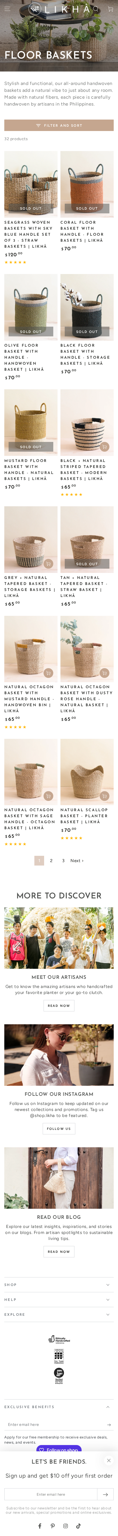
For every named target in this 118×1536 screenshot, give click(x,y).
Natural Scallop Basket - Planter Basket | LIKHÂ (84, 816)
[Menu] (7, 9)
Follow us (59, 1129)
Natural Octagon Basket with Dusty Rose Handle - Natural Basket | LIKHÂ (86, 699)
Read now (59, 1006)
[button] (95, 9)
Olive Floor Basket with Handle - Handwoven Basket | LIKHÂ (24, 358)
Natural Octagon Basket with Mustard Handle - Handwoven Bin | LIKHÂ (29, 699)
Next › (77, 860)
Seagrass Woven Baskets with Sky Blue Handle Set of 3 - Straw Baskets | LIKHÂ (28, 235)
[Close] (109, 1460)
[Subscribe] (110, 1424)
